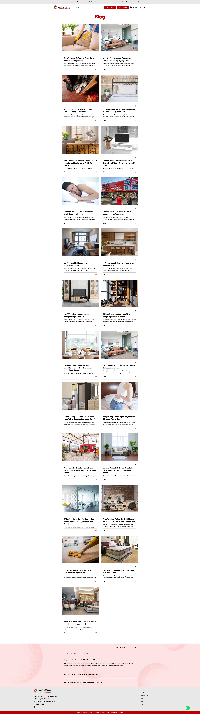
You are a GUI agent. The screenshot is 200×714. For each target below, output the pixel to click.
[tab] (71, 653)
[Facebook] (37, 707)
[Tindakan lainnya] (97, 55)
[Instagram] (34, 707)
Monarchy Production (117, 712)
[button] (144, 7)
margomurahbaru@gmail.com (44, 701)
